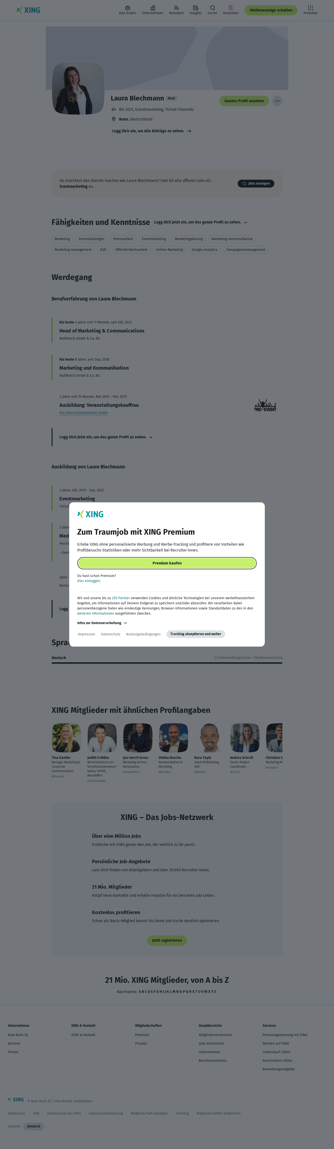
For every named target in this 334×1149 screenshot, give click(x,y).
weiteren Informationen (95, 613)
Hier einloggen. (89, 581)
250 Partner (121, 598)
